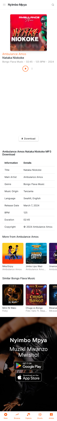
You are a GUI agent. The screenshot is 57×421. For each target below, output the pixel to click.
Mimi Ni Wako (9, 308)
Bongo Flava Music (12, 61)
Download (29, 138)
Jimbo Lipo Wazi (34, 266)
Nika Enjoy (7, 266)
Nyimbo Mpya (17, 4)
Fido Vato (31, 310)
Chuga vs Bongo (34, 308)
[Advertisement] (28, 102)
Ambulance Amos (14, 54)
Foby (5, 310)
